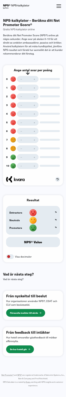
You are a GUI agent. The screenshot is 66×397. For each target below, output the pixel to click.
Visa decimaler (23, 256)
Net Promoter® (7, 375)
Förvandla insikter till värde (24, 312)
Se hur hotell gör (18, 349)
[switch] (10, 256)
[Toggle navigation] (59, 6)
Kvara (28, 382)
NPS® (19, 375)
